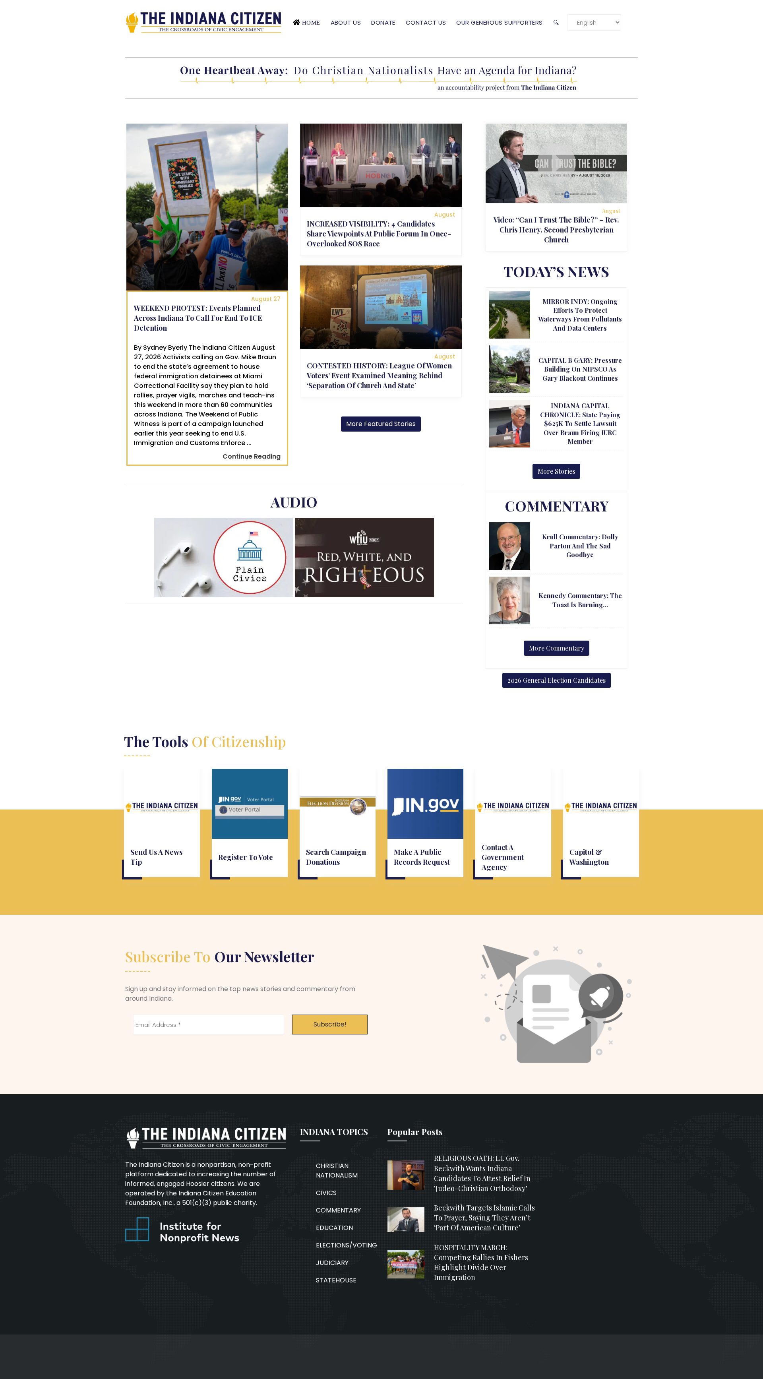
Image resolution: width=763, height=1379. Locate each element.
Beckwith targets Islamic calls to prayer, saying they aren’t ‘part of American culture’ (484, 1217)
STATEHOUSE (336, 1280)
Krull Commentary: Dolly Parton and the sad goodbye (580, 546)
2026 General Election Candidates (556, 680)
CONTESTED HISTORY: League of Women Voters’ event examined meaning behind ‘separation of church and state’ (379, 375)
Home (311, 22)
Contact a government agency (503, 857)
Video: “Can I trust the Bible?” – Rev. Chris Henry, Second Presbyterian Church (556, 229)
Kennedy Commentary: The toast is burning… (580, 599)
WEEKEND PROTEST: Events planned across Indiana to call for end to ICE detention (198, 318)
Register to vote (245, 857)
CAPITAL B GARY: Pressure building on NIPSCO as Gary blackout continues (580, 369)
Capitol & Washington (589, 857)
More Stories (556, 471)
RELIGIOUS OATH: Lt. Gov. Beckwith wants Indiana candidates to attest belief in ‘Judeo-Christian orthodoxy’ (482, 1173)
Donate (383, 22)
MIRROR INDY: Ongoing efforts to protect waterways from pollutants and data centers (580, 314)
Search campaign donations (336, 857)
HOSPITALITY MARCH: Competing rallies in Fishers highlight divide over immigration (481, 1262)
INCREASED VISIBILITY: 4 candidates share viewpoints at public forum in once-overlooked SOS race (379, 233)
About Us (346, 22)
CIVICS (326, 1192)
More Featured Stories (381, 423)
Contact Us (426, 22)
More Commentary (556, 648)
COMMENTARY (338, 1210)
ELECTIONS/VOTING (346, 1245)
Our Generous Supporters (499, 22)
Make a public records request (422, 857)
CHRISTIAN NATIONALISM (337, 1170)
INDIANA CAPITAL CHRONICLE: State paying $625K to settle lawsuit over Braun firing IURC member (580, 423)
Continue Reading (252, 456)
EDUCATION (334, 1227)
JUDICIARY (332, 1262)
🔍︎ (556, 22)
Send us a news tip (156, 857)
